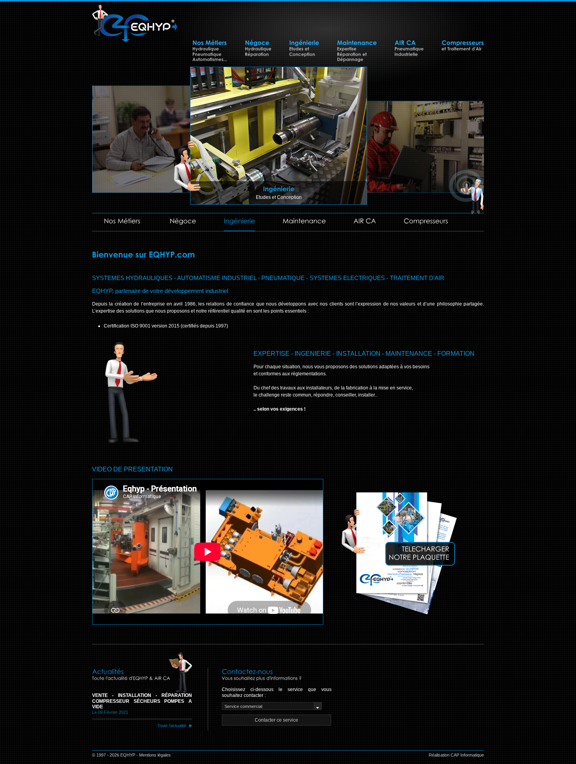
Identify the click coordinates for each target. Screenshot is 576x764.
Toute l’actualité (171, 725)
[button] (276, 720)
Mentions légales (155, 755)
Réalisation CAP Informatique (456, 755)
